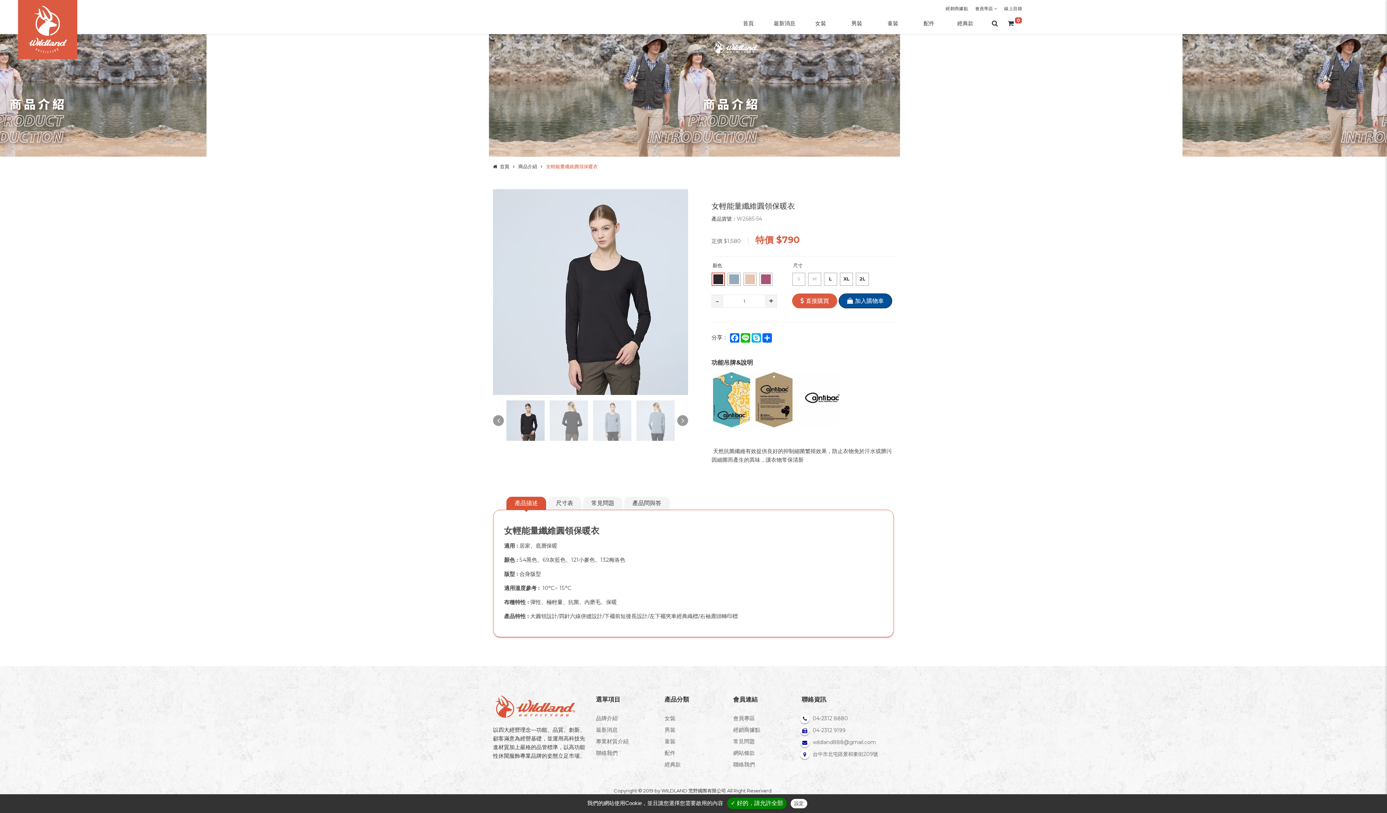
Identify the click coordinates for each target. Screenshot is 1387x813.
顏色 (717, 265)
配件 (670, 752)
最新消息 (607, 729)
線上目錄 (1013, 8)
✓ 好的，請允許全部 (757, 803)
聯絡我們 (607, 752)
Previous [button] (498, 420)
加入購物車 (869, 300)
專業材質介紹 (612, 741)
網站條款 (744, 752)
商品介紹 (527, 166)
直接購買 (817, 300)
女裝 (670, 718)
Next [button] (682, 420)
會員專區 (984, 8)
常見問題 (602, 503)
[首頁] (47, 29)
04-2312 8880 (830, 718)
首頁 (504, 166)
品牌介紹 (607, 718)
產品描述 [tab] (526, 503)
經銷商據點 (957, 8)
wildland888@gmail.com (844, 742)
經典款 (673, 764)
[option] (590, 292)
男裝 (670, 729)
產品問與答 (646, 503)
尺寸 (798, 265)
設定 (799, 803)
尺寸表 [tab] (564, 503)
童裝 (670, 741)
